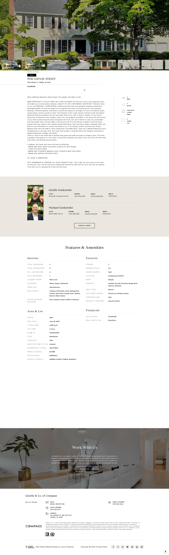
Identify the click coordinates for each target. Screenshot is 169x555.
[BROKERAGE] (141, 547)
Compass (87, 522)
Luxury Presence (67, 547)
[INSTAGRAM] (118, 547)
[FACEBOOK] (113, 547)
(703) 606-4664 (79, 196)
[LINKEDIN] (122, 547)
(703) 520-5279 (55, 509)
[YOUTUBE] (127, 547)
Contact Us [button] (84, 469)
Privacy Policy (102, 547)
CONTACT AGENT (84, 225)
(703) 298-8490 (74, 214)
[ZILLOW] (137, 547)
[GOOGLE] (132, 547)
